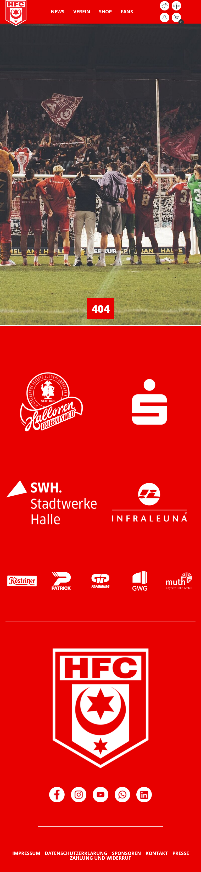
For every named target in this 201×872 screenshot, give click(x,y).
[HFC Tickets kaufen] (164, 9)
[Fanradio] (176, 9)
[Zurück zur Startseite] (15, 13)
